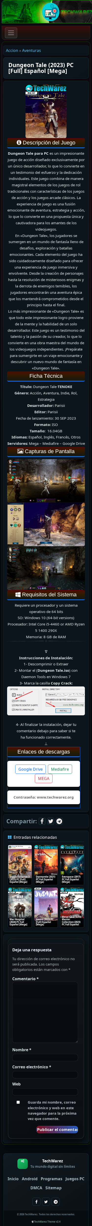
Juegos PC (75, 1178)
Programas (51, 1178)
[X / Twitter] (50, 821)
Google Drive (30, 769)
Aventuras (31, 50)
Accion (12, 50)
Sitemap (53, 1188)
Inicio (13, 1178)
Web (16, 1084)
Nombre (21, 1049)
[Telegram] (59, 821)
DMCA (36, 1188)
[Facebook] (42, 821)
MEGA (43, 778)
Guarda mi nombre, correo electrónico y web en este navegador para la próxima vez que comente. (52, 1110)
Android (30, 1178)
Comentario (25, 978)
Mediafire (60, 769)
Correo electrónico (31, 1067)
